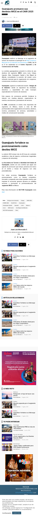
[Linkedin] (26, 2)
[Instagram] (23, 2)
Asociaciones (16, 443)
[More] (23, 26)
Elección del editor (18, 434)
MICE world (10, 208)
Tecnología (16, 424)
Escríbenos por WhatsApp (25, 492)
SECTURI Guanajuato (8, 210)
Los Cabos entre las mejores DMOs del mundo (22, 286)
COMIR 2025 (6, 203)
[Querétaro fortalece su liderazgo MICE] (7, 257)
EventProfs (14, 203)
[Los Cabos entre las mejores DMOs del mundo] (7, 287)
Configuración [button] (6, 513)
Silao (16, 210)
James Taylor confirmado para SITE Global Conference (23, 446)
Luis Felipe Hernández (18, 430)
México (28, 205)
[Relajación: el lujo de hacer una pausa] (7, 395)
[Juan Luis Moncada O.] (3, 21)
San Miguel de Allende (21, 208)
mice (4, 208)
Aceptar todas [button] (16, 513)
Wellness (15, 391)
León (22, 205)
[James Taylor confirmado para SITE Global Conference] (7, 447)
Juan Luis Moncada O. (13, 21)
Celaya (22, 200)
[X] (28, 2)
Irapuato (17, 205)
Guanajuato (22, 203)
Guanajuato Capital (7, 205)
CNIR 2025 (29, 200)
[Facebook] (21, 2)
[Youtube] (31, 2)
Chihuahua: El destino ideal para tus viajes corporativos (24, 276)
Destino (4, 14)
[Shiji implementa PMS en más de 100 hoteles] (7, 428)
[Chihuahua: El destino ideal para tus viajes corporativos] (7, 277)
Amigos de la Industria (12, 200)
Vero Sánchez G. (16, 439)
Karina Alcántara (16, 259)
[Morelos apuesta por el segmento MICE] (7, 268)
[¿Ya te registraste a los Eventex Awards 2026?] (7, 438)
